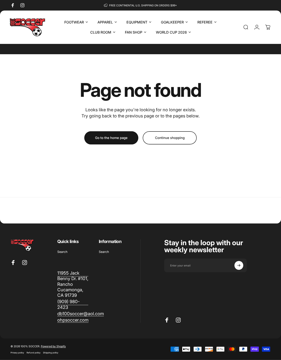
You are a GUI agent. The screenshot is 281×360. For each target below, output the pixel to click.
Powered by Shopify (53, 346)
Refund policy (33, 352)
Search (62, 252)
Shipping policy (50, 352)
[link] (72, 304)
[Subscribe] (238, 265)
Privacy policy (17, 352)
